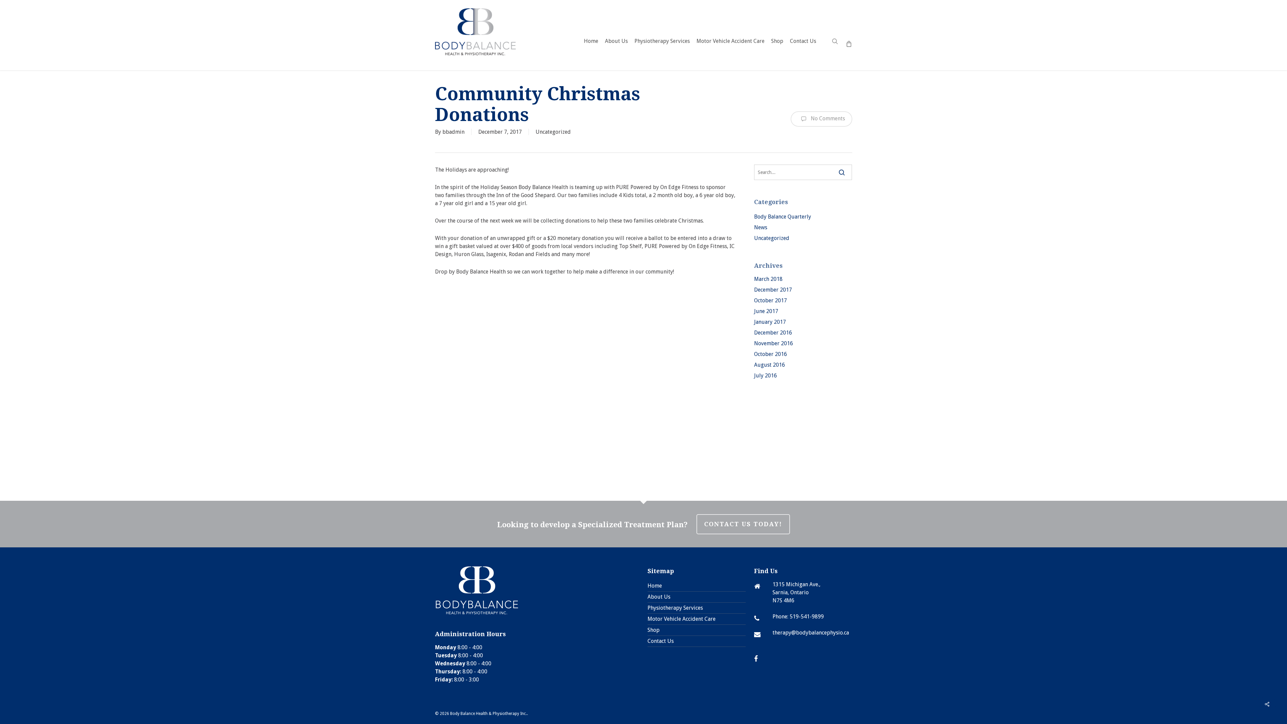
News (760, 227)
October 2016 (770, 354)
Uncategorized (553, 132)
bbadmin (453, 132)
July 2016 (765, 375)
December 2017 (773, 290)
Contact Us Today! (743, 524)
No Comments (827, 118)
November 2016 (773, 343)
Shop (654, 630)
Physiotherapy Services (675, 608)
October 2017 (770, 300)
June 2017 (766, 311)
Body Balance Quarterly (782, 217)
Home (655, 586)
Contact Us (661, 641)
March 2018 (768, 279)
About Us (659, 597)
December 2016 (773, 332)
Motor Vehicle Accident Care (682, 619)
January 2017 (770, 322)
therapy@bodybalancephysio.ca (811, 632)
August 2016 (769, 365)
